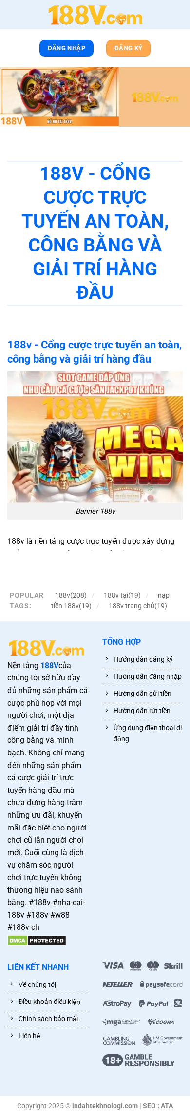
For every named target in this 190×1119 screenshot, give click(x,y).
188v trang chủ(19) (138, 606)
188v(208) (71, 595)
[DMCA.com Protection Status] (36, 940)
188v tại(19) (122, 595)
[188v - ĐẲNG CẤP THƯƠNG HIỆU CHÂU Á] (95, 14)
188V (49, 665)
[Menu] (12, 16)
